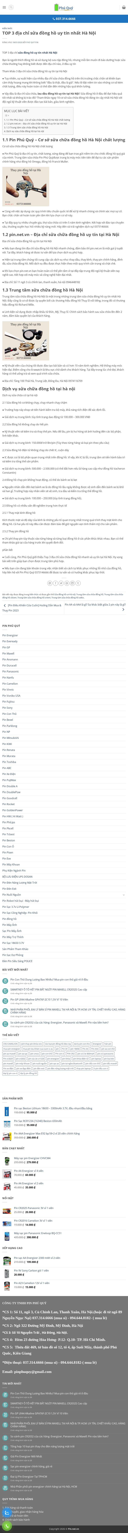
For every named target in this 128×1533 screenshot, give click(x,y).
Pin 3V (65, 1048)
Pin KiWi (7, 744)
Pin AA (85, 1048)
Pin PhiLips (8, 822)
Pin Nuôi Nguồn (11, 894)
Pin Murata (8, 756)
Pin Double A (9, 786)
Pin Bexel (7, 719)
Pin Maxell (8, 653)
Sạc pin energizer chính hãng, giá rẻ (31, 1466)
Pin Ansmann (10, 659)
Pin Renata (8, 750)
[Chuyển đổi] (124, 895)
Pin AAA (94, 1048)
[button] (4, 7)
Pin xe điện (8, 1068)
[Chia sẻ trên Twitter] (61, 583)
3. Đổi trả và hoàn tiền (15, 1515)
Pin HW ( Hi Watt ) (12, 816)
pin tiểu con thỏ (93, 1063)
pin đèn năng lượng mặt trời (60, 1068)
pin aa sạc (22, 1053)
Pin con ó (59, 1053)
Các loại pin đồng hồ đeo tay (58, 1043)
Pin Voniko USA (11, 695)
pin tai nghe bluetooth (72, 1063)
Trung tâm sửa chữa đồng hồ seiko (68, 597)
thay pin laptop (83, 1068)
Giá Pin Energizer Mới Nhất (26, 1456)
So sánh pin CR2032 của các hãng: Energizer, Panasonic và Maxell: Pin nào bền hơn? (59, 1022)
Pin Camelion (10, 683)
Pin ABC (6, 768)
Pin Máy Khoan (11, 864)
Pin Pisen (7, 852)
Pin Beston (8, 840)
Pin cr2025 (8, 1058)
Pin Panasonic (10, 671)
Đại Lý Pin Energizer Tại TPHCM (28, 1476)
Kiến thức (7, 28)
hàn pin (107, 1043)
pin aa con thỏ (108, 1048)
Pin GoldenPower (12, 810)
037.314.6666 (43, 1318)
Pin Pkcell (7, 828)
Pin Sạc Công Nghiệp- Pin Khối (20, 913)
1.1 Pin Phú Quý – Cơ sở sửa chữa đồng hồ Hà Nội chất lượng (38, 119)
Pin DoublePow (11, 792)
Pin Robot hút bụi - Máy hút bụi (20, 900)
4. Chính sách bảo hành (16, 1519)
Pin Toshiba (9, 762)
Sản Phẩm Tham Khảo (15, 949)
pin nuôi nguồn (40, 1063)
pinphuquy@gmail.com (33, 1372)
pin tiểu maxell (110, 1063)
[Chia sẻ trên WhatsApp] (49, 583)
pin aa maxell (9, 1053)
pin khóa (66, 1058)
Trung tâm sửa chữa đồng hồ (89, 594)
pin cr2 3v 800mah (85, 1053)
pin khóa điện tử (81, 1058)
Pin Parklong (9, 726)
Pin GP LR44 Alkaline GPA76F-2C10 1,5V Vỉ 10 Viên (39, 999)
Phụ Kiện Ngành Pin (14, 870)
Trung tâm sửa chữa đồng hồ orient (34, 597)
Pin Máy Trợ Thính (13, 937)
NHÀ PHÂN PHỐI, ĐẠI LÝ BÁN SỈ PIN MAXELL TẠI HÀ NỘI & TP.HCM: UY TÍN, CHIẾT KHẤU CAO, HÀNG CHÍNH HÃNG (67, 1011)
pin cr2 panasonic (105, 1053)
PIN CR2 (70, 1053)
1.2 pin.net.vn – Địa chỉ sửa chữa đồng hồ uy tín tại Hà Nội (36, 123)
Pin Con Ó (8, 846)
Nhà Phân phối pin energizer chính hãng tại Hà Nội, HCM (43, 1486)
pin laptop (96, 1058)
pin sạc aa (54, 1063)
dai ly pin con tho (82, 1043)
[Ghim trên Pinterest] (66, 583)
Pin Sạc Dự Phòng (12, 955)
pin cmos (34, 1053)
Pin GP (6, 647)
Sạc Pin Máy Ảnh (12, 931)
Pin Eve (6, 858)
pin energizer (53, 1058)
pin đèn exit (39, 1068)
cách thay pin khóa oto (31, 1043)
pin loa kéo (109, 1058)
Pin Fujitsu (8, 701)
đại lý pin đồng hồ (28, 1073)
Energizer (97, 1043)
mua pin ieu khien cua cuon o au (38, 1048)
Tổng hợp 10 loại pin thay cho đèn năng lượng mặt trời (42, 1446)
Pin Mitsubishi (10, 738)
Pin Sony (7, 707)
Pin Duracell (9, 665)
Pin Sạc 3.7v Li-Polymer (15, 907)
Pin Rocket (8, 804)
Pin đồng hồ (9, 919)
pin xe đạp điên (23, 1068)
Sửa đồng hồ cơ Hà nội (64, 594)
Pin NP (6, 732)
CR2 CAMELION (10, 1043)
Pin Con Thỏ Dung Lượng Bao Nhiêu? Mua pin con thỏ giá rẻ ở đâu (49, 979)
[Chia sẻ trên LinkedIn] (72, 583)
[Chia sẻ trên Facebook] (55, 583)
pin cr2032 (20, 1058)
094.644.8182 (80, 1318)
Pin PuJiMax (9, 780)
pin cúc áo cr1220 (36, 1058)
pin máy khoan (23, 1063)
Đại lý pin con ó (10, 1073)
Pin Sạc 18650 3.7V (13, 943)
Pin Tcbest (8, 834)
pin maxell (8, 1063)
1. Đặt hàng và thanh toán (17, 1507)
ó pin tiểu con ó (101, 1068)
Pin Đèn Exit (9, 888)
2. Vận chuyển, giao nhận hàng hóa (22, 1511)
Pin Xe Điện (9, 774)
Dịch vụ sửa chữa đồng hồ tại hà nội (25, 131)
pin (57, 1048)
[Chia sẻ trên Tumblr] (78, 583)
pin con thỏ (47, 1053)
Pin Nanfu (8, 677)
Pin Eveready (9, 641)
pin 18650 (75, 1048)
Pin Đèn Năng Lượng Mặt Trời (19, 882)
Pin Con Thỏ (9, 714)
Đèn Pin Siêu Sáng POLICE (17, 961)
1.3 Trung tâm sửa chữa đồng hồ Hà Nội (27, 127)
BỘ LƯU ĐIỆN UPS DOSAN (17, 876)
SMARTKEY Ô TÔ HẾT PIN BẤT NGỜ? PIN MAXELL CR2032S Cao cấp (48, 989)
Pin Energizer (10, 635)
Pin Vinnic (8, 689)
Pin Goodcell (9, 798)
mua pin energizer (11, 1048)
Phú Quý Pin (32, 42)
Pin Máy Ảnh (9, 925)
